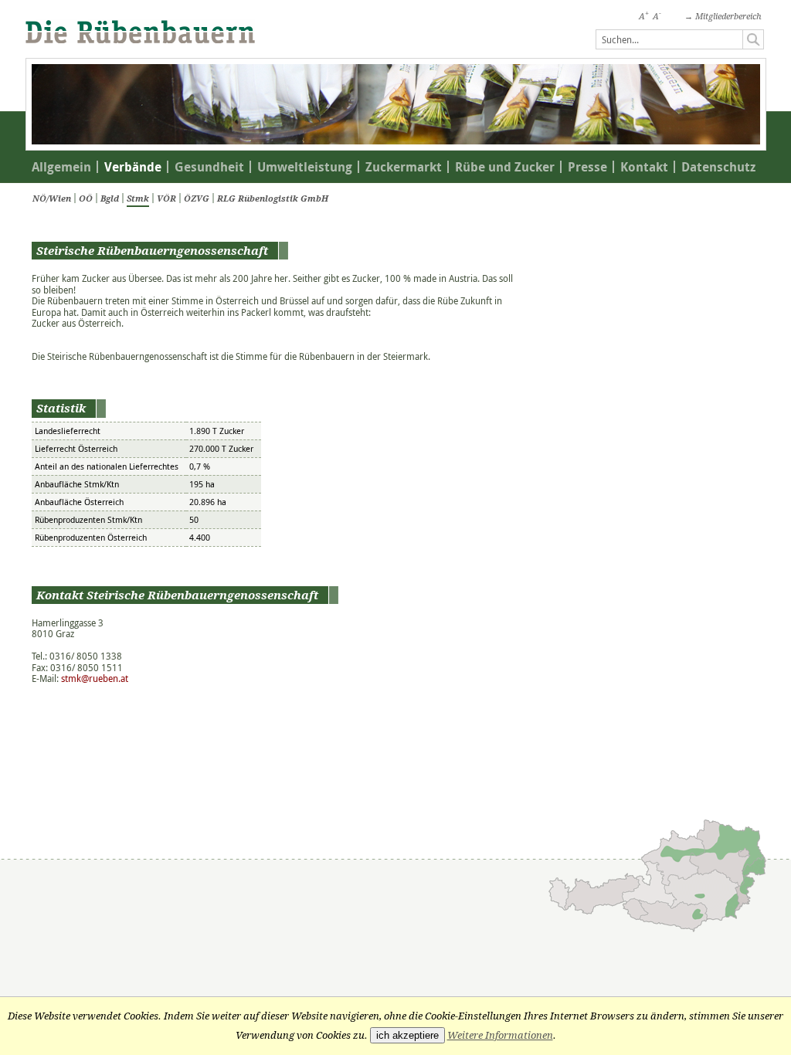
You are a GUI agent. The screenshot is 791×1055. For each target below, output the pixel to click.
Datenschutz (718, 166)
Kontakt (644, 166)
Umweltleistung (304, 166)
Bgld (109, 198)
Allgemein (61, 166)
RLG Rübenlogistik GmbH (272, 198)
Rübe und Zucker (505, 166)
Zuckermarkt (403, 166)
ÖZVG (196, 198)
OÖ (86, 198)
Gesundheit (209, 166)
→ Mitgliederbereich (723, 16)
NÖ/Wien (51, 198)
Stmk (138, 198)
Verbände (132, 166)
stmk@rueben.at (94, 678)
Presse (587, 166)
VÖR (166, 198)
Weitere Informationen (500, 1035)
